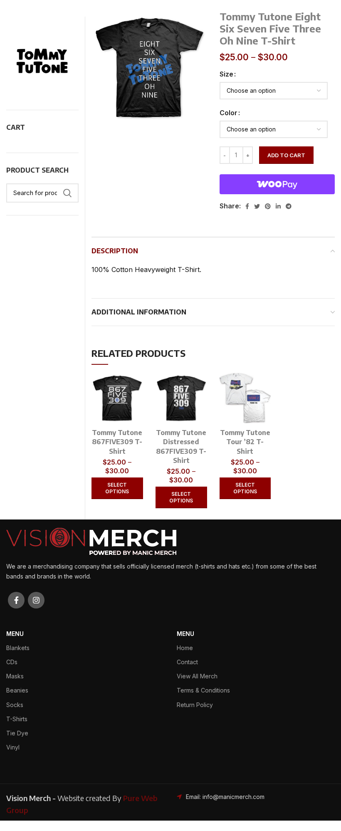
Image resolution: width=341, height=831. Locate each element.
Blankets (18, 647)
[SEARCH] (67, 193)
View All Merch (197, 676)
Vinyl (13, 747)
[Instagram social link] (36, 600)
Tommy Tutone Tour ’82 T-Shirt (245, 441)
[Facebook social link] (247, 206)
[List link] (227, 796)
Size (226, 74)
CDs (11, 661)
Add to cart (286, 155)
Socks (14, 704)
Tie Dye (17, 733)
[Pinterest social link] (267, 206)
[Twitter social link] (257, 206)
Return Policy (195, 704)
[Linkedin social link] (278, 206)
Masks (15, 676)
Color (228, 113)
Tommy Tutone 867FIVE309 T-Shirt (117, 441)
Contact (187, 661)
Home (185, 647)
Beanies (17, 690)
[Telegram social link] (288, 206)
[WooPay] (277, 184)
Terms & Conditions (203, 690)
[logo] (91, 541)
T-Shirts (16, 718)
